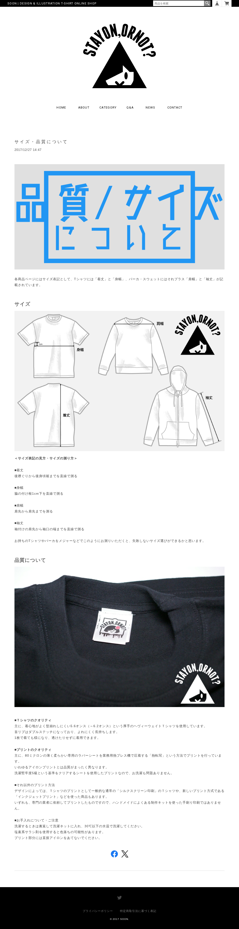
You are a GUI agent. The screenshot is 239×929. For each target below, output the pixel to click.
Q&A (130, 107)
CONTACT (175, 107)
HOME (61, 107)
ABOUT (84, 107)
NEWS (150, 107)
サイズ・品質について (41, 141)
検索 (207, 3)
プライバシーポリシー (98, 911)
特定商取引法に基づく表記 (138, 911)
